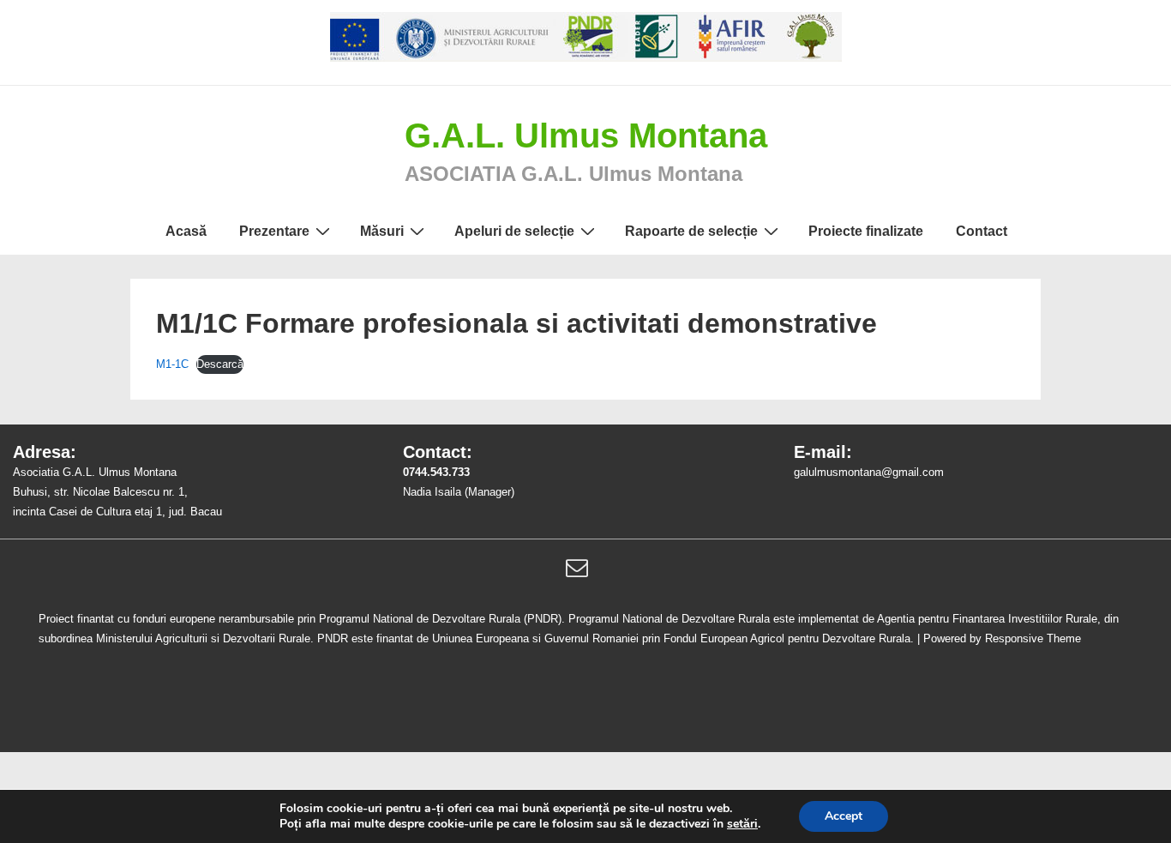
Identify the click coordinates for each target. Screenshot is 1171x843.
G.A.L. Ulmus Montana (586, 135)
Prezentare (274, 231)
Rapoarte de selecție (691, 231)
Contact (981, 231)
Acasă (186, 231)
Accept (843, 816)
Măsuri (382, 231)
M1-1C (172, 364)
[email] (579, 573)
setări (742, 824)
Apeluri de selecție (514, 231)
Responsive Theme (1033, 638)
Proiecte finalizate (865, 231)
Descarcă (219, 364)
